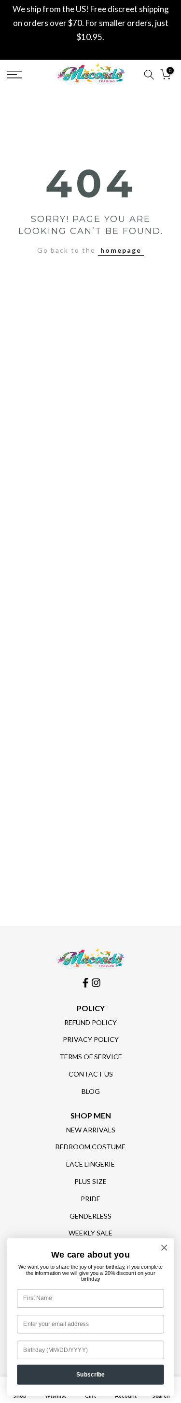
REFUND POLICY (90, 1022)
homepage (120, 250)
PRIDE (90, 1199)
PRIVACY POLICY (91, 1039)
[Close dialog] (164, 1247)
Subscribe (90, 1374)
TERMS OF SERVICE (90, 1056)
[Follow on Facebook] (85, 982)
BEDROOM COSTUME (90, 1147)
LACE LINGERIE (90, 1164)
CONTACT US (91, 1074)
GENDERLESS (90, 1216)
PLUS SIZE (90, 1181)
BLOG (91, 1091)
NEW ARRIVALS (90, 1130)
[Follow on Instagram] (96, 982)
